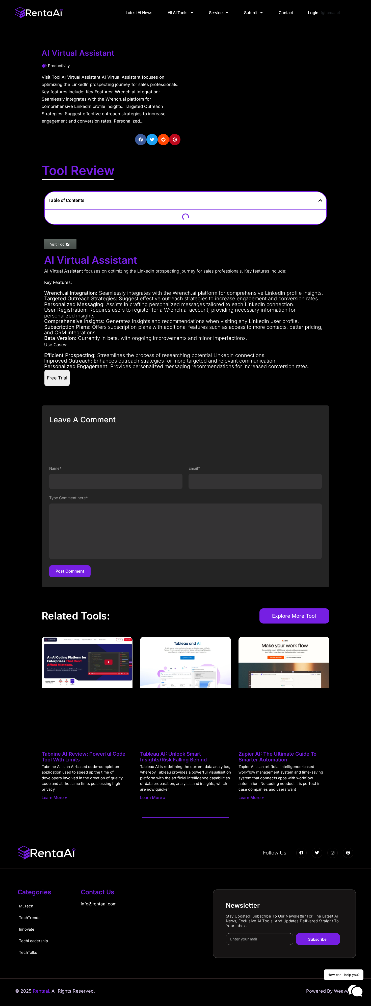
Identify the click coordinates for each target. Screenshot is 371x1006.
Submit (250, 12)
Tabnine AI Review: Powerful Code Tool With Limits (83, 757)
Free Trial (57, 377)
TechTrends (29, 917)
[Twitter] (317, 853)
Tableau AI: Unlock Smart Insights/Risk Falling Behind (173, 757)
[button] (140, 139)
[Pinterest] (348, 853)
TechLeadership (33, 940)
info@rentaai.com (99, 903)
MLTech (26, 906)
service (215, 12)
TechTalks (28, 952)
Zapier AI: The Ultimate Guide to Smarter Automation (277, 757)
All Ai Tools (178, 12)
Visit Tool (58, 244)
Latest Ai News (139, 12)
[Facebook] (301, 853)
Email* (194, 468)
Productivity (59, 65)
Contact (286, 12)
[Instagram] (332, 853)
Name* (55, 468)
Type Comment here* (68, 497)
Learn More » (54, 797)
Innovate (26, 929)
